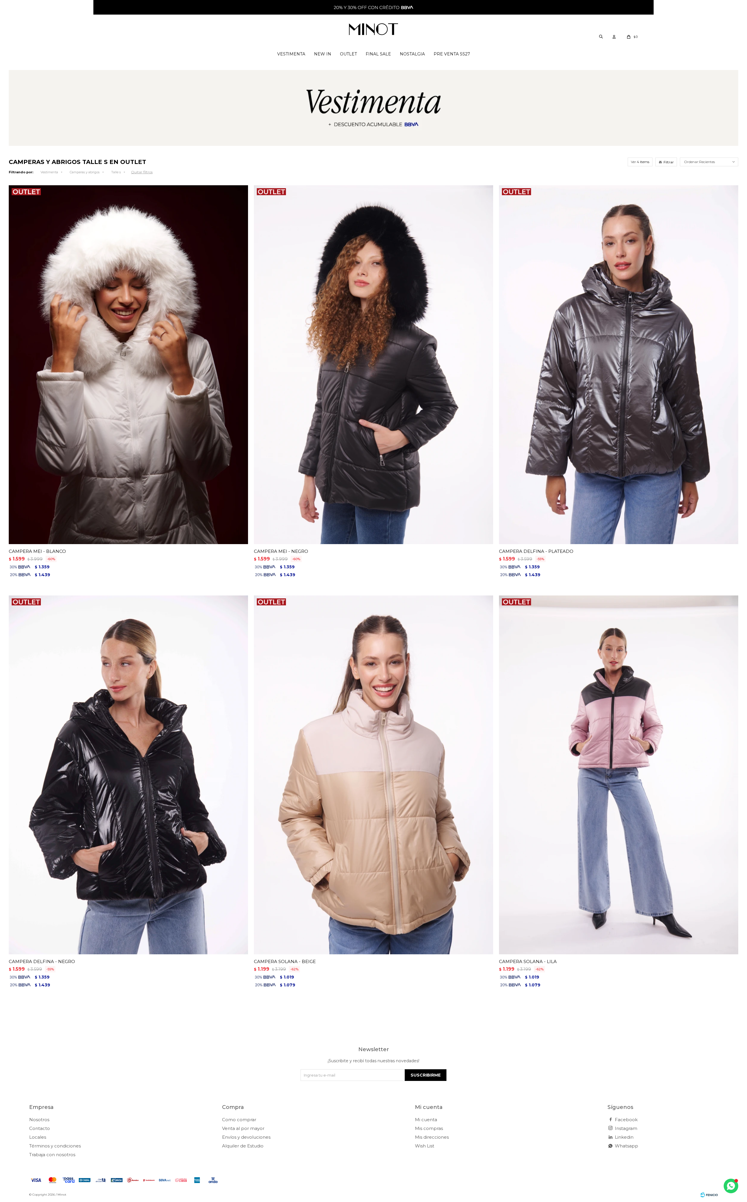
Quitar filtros (142, 172)
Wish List (424, 1146)
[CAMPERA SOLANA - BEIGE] (373, 774)
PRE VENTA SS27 (452, 54)
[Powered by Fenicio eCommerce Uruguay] (709, 1194)
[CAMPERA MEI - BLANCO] (128, 364)
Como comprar (239, 1119)
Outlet (348, 54)
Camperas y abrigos (85, 172)
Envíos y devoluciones (246, 1137)
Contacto (39, 1128)
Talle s (116, 172)
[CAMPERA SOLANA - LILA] (618, 774)
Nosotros (39, 1119)
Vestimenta (291, 54)
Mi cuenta (426, 1119)
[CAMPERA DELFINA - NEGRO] (128, 774)
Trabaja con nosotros (52, 1154)
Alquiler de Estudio (242, 1146)
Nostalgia (412, 54)
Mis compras (429, 1128)
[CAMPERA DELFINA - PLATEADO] (618, 364)
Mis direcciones (432, 1137)
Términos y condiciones (55, 1146)
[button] (601, 36)
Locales (37, 1137)
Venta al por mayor (243, 1128)
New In (322, 54)
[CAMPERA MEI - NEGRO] (373, 364)
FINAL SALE (378, 54)
